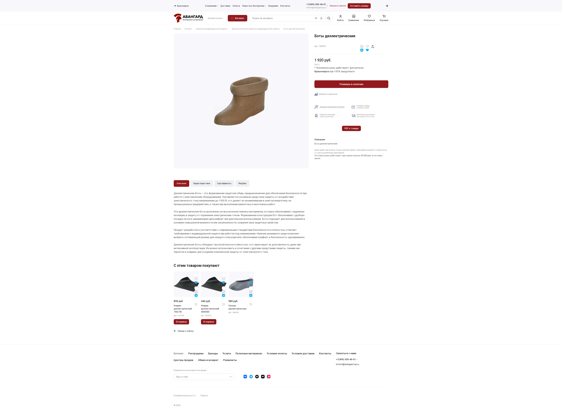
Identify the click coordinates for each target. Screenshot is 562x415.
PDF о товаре (351, 128)
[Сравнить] (361, 46)
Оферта (204, 395)
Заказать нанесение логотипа (332, 107)
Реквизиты (230, 360)
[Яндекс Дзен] (257, 376)
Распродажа (195, 353)
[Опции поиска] (315, 18)
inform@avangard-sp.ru (316, 7)
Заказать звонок (338, 6)
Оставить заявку (359, 6)
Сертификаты (224, 183)
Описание (181, 183)
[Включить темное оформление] (387, 6)
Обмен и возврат (208, 360)
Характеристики (201, 183)
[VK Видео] (268, 376)
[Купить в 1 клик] (196, 302)
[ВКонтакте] (245, 376)
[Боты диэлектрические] (241, 101)
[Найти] (328, 18)
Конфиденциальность (185, 395)
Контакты (325, 353)
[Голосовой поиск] (322, 18)
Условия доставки (303, 353)
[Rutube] (263, 376)
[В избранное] (367, 46)
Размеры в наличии (351, 84)
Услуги (227, 353)
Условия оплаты (277, 353)
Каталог (179, 353)
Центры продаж (183, 360)
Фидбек (242, 183)
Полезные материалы (249, 353)
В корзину (181, 321)
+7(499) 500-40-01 (316, 4)
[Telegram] (251, 376)
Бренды (213, 353)
